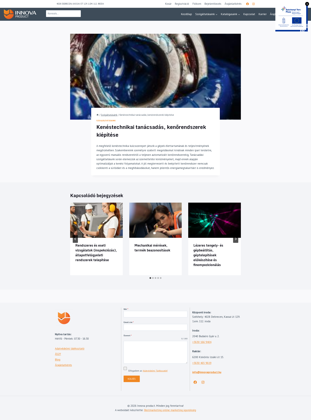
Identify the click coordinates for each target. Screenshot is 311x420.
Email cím (129, 322)
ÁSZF (58, 354)
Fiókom (196, 4)
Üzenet (128, 335)
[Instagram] (253, 3)
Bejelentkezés (212, 4)
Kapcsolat (249, 14)
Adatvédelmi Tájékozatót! (155, 370)
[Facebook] (247, 3)
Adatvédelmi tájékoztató (69, 348)
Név (126, 309)
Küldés (132, 378)
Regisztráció (182, 4)
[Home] (97, 114)
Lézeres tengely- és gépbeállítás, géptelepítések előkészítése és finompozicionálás (208, 255)
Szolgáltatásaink (106, 120)
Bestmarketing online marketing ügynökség (170, 410)
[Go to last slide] (75, 239)
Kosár (168, 4)
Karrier (263, 14)
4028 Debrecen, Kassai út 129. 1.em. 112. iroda (80, 3)
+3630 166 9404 (201, 342)
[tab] (150, 278)
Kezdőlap (186, 14)
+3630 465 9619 (201, 363)
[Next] (235, 239)
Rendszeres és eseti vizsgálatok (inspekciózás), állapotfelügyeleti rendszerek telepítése (96, 253)
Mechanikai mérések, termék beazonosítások (152, 248)
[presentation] (96, 220)
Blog (57, 359)
